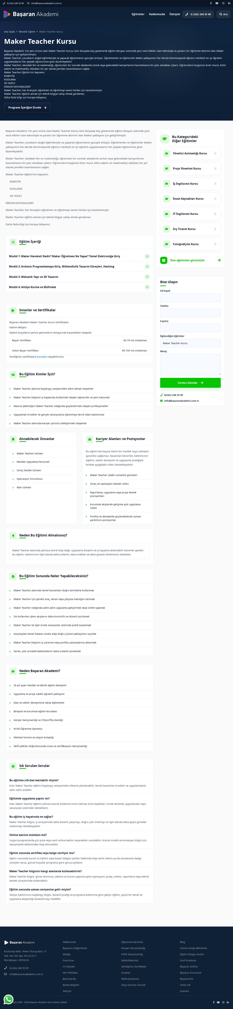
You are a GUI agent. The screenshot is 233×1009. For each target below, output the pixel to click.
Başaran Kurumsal (190, 972)
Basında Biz (69, 978)
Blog (182, 942)
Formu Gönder (188, 383)
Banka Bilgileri (71, 985)
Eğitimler (138, 14)
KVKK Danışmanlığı (132, 954)
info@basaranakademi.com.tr (46, 3)
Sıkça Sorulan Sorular (133, 985)
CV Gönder (69, 966)
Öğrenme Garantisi (132, 942)
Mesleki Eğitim (27, 31)
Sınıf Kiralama (188, 960)
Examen (184, 991)
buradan (42, 356)
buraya (31, 97)
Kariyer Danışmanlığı (133, 948)
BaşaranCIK (186, 978)
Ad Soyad (165, 291)
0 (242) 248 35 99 (15, 3)
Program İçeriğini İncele (24, 107)
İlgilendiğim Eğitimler (172, 336)
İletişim (175, 14)
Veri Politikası (70, 972)
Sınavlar (125, 972)
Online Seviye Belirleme (193, 948)
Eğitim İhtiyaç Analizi (192, 954)
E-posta (164, 321)
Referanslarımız (130, 978)
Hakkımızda (157, 14)
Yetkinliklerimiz (130, 960)
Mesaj (163, 351)
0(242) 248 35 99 (173, 395)
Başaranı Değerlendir (75, 948)
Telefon (164, 306)
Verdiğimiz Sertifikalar (134, 966)
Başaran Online (189, 966)
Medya (66, 954)
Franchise (68, 960)
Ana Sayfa (9, 31)
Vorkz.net (185, 985)
